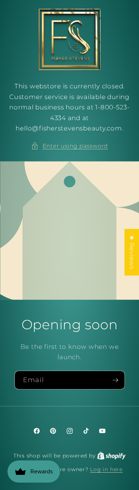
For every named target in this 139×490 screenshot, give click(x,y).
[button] (69, 146)
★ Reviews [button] (132, 252)
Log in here (106, 469)
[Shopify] (111, 455)
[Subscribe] (115, 380)
